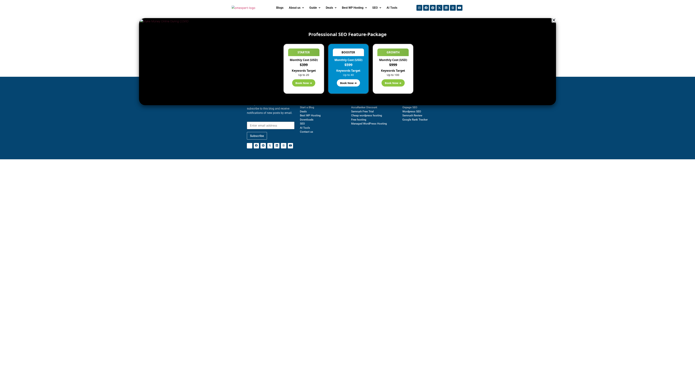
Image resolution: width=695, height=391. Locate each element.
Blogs (279, 7)
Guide (313, 7)
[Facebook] (426, 8)
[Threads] (453, 8)
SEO (375, 7)
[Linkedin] (446, 8)
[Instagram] (419, 8)
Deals (329, 7)
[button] (296, 8)
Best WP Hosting (352, 7)
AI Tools (392, 7)
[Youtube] (459, 8)
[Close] (554, 20)
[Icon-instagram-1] (249, 145)
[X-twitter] (439, 8)
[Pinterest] (433, 8)
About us (294, 7)
